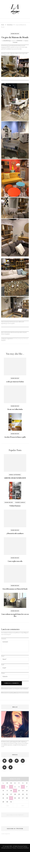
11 (15, 790)
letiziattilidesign (7, 40)
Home (2, 24)
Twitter (25, 338)
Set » (23, 805)
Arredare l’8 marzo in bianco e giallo (15, 437)
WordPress (26, 848)
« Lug (7, 805)
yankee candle (20, 502)
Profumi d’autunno (15, 506)
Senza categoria (15, 474)
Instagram (20, 338)
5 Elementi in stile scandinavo (15, 533)
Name (2, 656)
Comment (3, 638)
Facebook (15, 338)
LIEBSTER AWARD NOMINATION (15, 478)
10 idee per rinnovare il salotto (15, 382)
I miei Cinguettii (5, 834)
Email (2, 664)
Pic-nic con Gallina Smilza (15, 409)
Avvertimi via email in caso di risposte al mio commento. (15, 689)
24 (11, 798)
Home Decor (10, 24)
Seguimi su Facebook (15, 815)
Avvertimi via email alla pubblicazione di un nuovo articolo (15, 693)
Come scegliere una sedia (15, 561)
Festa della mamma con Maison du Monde (15, 589)
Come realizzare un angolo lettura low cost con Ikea (15, 615)
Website (3, 673)
